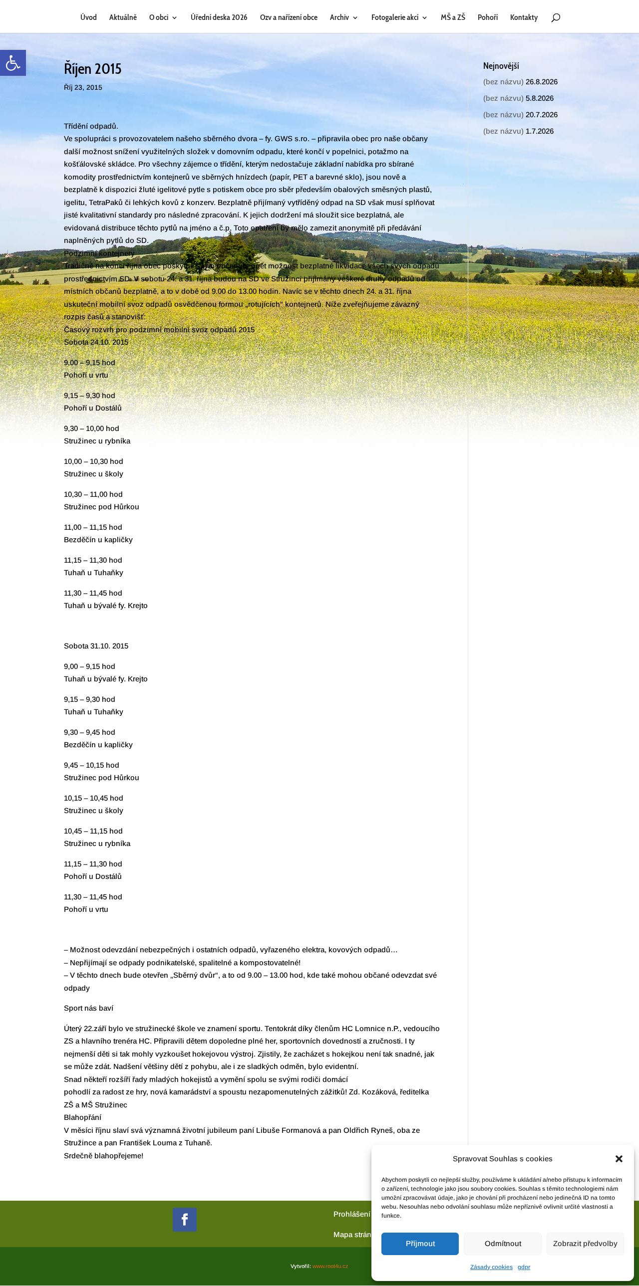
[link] (13, 63)
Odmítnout (503, 1243)
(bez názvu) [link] (503, 81)
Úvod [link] (88, 18)
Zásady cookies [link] (491, 1267)
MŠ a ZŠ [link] (453, 18)
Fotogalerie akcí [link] (394, 18)
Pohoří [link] (488, 18)
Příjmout (420, 1243)
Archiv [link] (339, 18)
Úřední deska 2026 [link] (219, 18)
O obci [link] (158, 18)
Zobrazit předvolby (585, 1243)
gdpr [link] (524, 1267)
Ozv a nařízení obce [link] (289, 18)
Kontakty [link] (524, 18)
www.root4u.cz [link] (330, 1266)
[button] (619, 1159)
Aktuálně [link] (123, 18)
